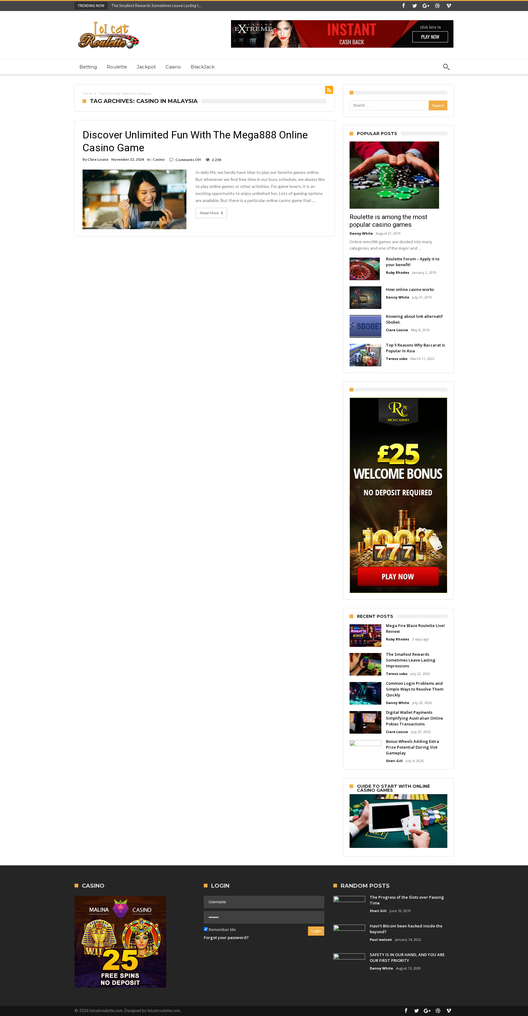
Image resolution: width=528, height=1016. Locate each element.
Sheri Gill (394, 760)
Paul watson (381, 939)
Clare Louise (97, 159)
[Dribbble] (437, 6)
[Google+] (426, 6)
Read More (209, 213)
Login (316, 931)
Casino (159, 159)
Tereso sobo (396, 358)
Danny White (361, 233)
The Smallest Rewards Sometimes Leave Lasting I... (154, 5)
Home (87, 93)
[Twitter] (415, 6)
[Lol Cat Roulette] (108, 20)
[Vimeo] (448, 6)
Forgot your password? (226, 937)
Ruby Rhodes (397, 272)
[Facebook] (403, 6)
